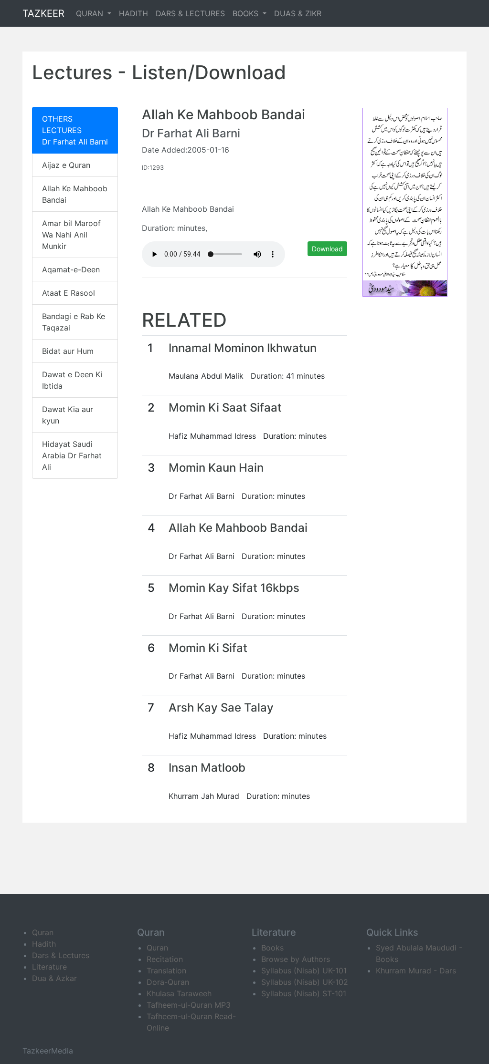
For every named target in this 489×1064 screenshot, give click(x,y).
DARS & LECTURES (190, 13)
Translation (166, 970)
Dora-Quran (168, 982)
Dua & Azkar (54, 978)
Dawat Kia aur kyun (67, 414)
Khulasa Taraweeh (179, 993)
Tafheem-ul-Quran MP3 (189, 1005)
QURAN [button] (91, 13)
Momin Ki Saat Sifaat (225, 407)
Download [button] (327, 249)
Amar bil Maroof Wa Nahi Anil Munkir (71, 234)
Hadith (44, 944)
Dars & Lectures (60, 955)
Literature (49, 966)
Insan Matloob (207, 768)
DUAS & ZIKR (297, 13)
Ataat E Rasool (68, 293)
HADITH (133, 13)
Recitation (165, 959)
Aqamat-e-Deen (71, 269)
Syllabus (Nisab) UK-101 (304, 970)
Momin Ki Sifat (208, 648)
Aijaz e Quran (66, 165)
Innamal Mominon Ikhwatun (243, 348)
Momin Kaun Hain (216, 468)
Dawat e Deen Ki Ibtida (72, 380)
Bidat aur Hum (68, 351)
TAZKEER (43, 13)
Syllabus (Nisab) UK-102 (304, 982)
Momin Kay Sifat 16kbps (234, 588)
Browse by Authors (295, 959)
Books (272, 947)
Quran (42, 932)
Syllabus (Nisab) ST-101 (303, 993)
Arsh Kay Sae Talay (221, 707)
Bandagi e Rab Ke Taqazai (73, 321)
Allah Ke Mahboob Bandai (74, 194)
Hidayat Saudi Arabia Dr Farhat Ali (72, 455)
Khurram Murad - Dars (416, 970)
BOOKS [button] (247, 13)
